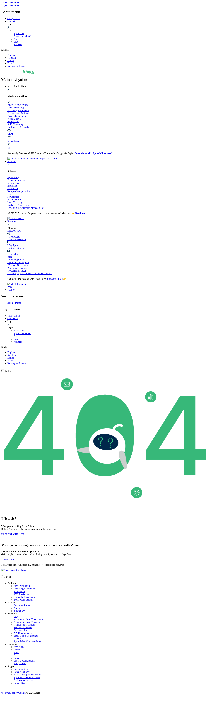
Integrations (13, 141)
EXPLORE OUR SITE (12, 534)
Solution (11, 161)
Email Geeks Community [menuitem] (26, 635)
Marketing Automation (18, 110)
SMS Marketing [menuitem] (21, 594)
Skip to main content (11, 2)
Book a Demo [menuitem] (14, 302)
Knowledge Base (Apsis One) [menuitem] (28, 619)
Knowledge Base (15, 259)
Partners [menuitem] (17, 655)
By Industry (13, 177)
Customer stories (15, 248)
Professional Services (17, 268)
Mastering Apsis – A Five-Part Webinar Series (29, 273)
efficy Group (13, 18)
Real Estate (12, 188)
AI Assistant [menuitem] (19, 591)
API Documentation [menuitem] (23, 633)
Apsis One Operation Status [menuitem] (27, 674)
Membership (13, 183)
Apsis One (19, 33)
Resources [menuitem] (12, 613)
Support (11, 289)
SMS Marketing (15, 124)
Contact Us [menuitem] (19, 658)
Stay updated (13, 236)
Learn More (13, 254)
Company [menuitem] (12, 644)
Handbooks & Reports (18, 262)
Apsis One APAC (22, 36)
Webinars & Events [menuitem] (23, 627)
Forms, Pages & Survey (18, 113)
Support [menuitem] (11, 666)
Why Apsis (12, 245)
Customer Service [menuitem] (22, 669)
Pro (15, 39)
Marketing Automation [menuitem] (25, 588)
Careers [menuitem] (17, 649)
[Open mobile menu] (2, 369)
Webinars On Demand (18, 265)
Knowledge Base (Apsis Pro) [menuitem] (28, 622)
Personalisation (14, 199)
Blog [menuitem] (16, 616)
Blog (9, 257)
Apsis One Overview (17, 105)
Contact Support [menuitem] (21, 672)
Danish (10, 60)
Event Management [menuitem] (23, 599)
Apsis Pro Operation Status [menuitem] (27, 677)
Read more (81, 213)
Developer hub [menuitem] (21, 630)
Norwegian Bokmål (17, 66)
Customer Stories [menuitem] (22, 605)
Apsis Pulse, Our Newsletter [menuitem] (27, 641)
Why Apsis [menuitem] (19, 647)
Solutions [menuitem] (11, 602)
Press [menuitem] (16, 652)
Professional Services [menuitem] (24, 680)
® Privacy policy (9, 692)
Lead (16, 41)
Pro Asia (18, 44)
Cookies (22, 692)
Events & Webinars (16, 239)
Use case (11, 194)
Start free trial (7, 559)
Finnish (11, 63)
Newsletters (13, 196)
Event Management (16, 116)
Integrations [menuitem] (19, 611)
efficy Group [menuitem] (20, 663)
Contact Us (12, 21)
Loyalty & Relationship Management (25, 208)
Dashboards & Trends (18, 127)
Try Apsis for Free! (16, 270)
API (9, 148)
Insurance (12, 185)
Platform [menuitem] (11, 583)
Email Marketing (15, 107)
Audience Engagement (18, 205)
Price (9, 287)
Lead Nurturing (14, 202)
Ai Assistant (13, 121)
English (11, 55)
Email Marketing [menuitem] (22, 586)
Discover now (14, 230)
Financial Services (16, 180)
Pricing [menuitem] (17, 608)
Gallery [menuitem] (17, 638)
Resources (12, 221)
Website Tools (14, 118)
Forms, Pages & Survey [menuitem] (25, 597)
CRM (10, 133)
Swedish (11, 57)
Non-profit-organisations (19, 191)
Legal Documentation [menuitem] (24, 660)
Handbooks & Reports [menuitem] (24, 624)
